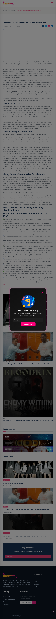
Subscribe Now (28, 324)
